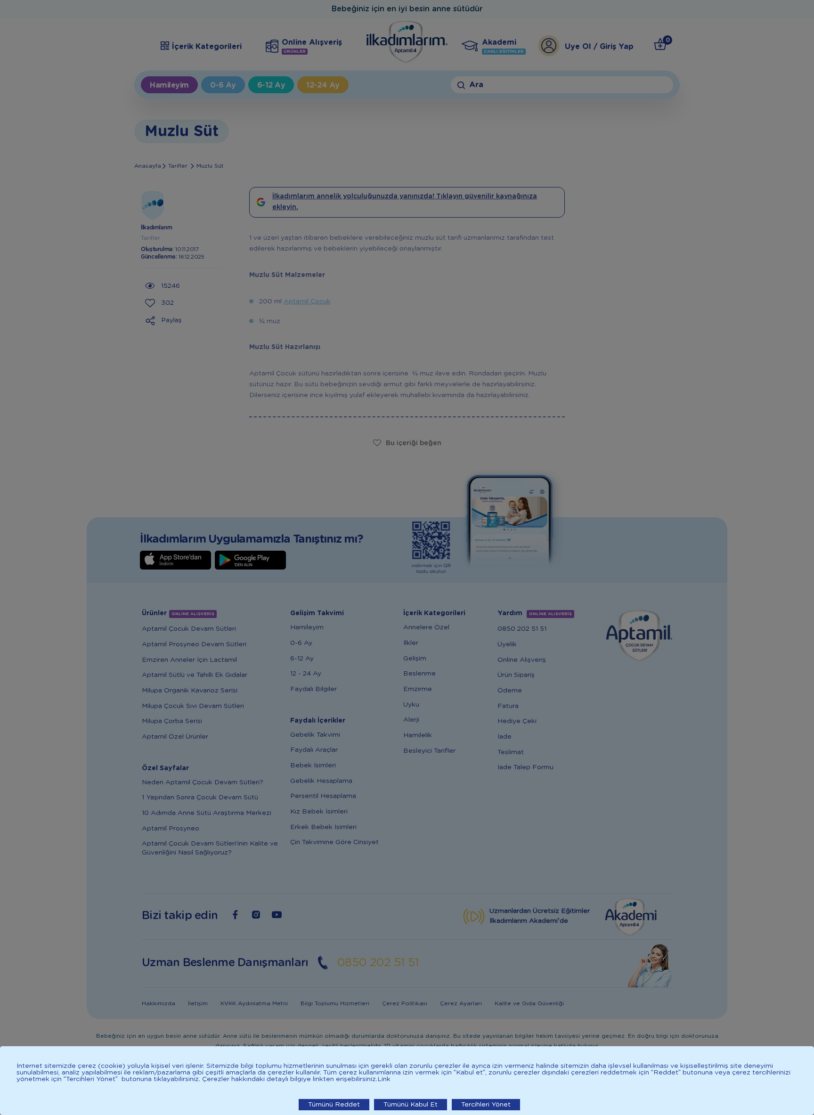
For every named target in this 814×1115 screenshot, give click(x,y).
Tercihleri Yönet (486, 1104)
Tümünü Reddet (334, 1104)
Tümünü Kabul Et (410, 1104)
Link (384, 1079)
